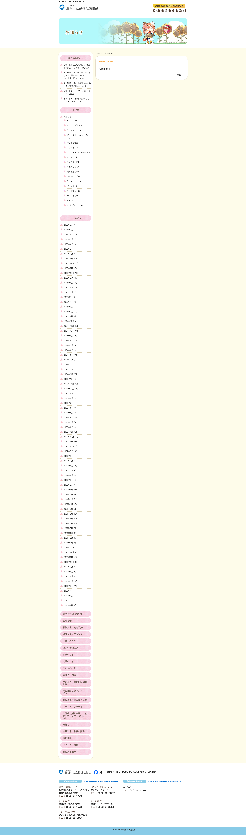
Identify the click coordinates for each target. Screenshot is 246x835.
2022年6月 (68, 465)
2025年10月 (69, 273)
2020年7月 (68, 576)
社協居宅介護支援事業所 (75, 700)
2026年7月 (68, 229)
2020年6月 (68, 581)
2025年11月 (69, 268)
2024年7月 (68, 345)
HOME (97, 53)
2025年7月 (68, 287)
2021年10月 (69, 504)
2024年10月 (69, 331)
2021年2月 (68, 542)
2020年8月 (68, 571)
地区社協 (70, 171)
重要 (69, 200)
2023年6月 (68, 408)
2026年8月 (68, 225)
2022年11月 (69, 441)
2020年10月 (69, 562)
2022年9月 (68, 451)
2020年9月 (68, 566)
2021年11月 (69, 499)
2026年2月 (68, 254)
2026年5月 (68, 239)
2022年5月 (68, 470)
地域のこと (71, 176)
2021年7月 (68, 518)
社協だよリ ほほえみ (73, 627)
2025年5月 (68, 297)
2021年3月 (68, 538)
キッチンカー (72, 130)
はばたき (70, 147)
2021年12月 (69, 494)
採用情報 (70, 186)
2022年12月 (69, 437)
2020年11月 (69, 557)
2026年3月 (68, 249)
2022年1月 (68, 489)
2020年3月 (68, 595)
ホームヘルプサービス (74, 706)
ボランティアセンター (76, 152)
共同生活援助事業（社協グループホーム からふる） (75, 715)
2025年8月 (68, 282)
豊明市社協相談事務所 (68, 792)
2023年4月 (68, 417)
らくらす (70, 162)
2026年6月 (68, 234)
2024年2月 (68, 369)
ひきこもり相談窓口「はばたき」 (73, 814)
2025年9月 (68, 278)
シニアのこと (69, 641)
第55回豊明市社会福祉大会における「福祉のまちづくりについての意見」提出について (77, 75)
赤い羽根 (70, 195)
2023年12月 (69, 379)
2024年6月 (68, 350)
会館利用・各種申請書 (74, 731)
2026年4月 (68, 244)
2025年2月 (68, 311)
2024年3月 (68, 364)
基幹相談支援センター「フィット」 (74, 790)
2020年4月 (68, 591)
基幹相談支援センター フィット (75, 692)
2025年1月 (68, 316)
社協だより (71, 191)
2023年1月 (68, 432)
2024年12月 (69, 321)
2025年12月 (69, 263)
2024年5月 (68, 355)
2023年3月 (68, 422)
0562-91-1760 (73, 796)
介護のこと (71, 167)
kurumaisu (104, 68)
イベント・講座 (73, 125)
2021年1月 (68, 547)
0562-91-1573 (73, 807)
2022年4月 (68, 475)
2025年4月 (68, 302)
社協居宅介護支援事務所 (69, 803)
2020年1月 (68, 605)
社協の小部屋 (69, 752)
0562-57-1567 (138, 790)
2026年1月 (68, 258)
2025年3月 (68, 306)
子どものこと (72, 181)
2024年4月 (68, 359)
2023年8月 (68, 398)
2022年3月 (68, 480)
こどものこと (69, 668)
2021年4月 (68, 533)
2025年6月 (68, 292)
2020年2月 (68, 600)
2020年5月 (68, 586)
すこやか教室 (72, 142)
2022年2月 (68, 485)
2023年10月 (69, 388)
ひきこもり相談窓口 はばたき (75, 683)
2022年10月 (69, 446)
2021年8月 (68, 514)
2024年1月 (68, 374)
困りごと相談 (69, 675)
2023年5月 (68, 412)
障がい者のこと (73, 205)
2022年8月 (68, 456)
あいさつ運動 (72, 120)
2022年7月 (68, 461)
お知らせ (67, 117)
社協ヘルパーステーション (102, 803)
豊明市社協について (73, 613)
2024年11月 (69, 326)
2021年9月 (68, 509)
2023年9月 (68, 393)
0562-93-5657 (106, 793)
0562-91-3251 (106, 807)
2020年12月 (69, 552)
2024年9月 (68, 335)
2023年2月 (68, 427)
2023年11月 (69, 384)
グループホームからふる (77, 135)
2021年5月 (68, 528)
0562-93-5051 (130, 772)
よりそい (70, 157)
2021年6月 (68, 523)
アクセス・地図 (70, 745)
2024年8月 (68, 340)
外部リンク (68, 724)
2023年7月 (68, 403)
